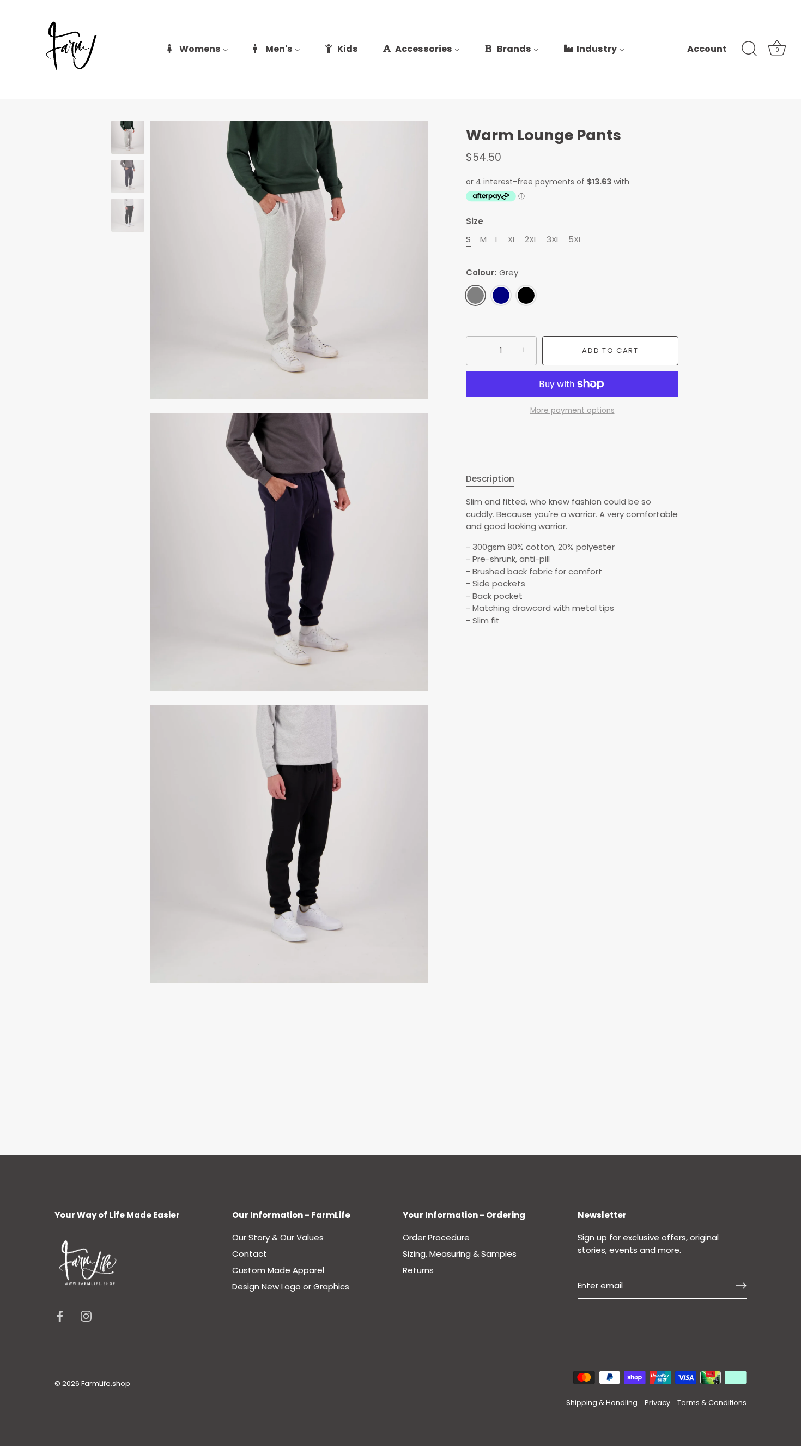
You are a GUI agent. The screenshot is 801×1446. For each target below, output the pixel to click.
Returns (418, 1270)
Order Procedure (436, 1237)
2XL (531, 239)
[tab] (495, 479)
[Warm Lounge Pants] (128, 137)
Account (707, 49)
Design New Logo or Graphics (290, 1286)
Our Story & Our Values (278, 1237)
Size (474, 221)
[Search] (749, 49)
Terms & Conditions (712, 1402)
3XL (553, 239)
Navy (501, 295)
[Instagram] (86, 1315)
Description (490, 478)
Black (526, 295)
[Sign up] (741, 1285)
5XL (575, 239)
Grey (475, 295)
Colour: (492, 273)
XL (512, 239)
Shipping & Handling (602, 1402)
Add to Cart (610, 350)
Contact (249, 1253)
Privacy (657, 1402)
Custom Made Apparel (278, 1270)
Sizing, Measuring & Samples (460, 1253)
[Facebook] (59, 1315)
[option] (127, 139)
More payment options (572, 410)
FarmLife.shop (105, 1383)
